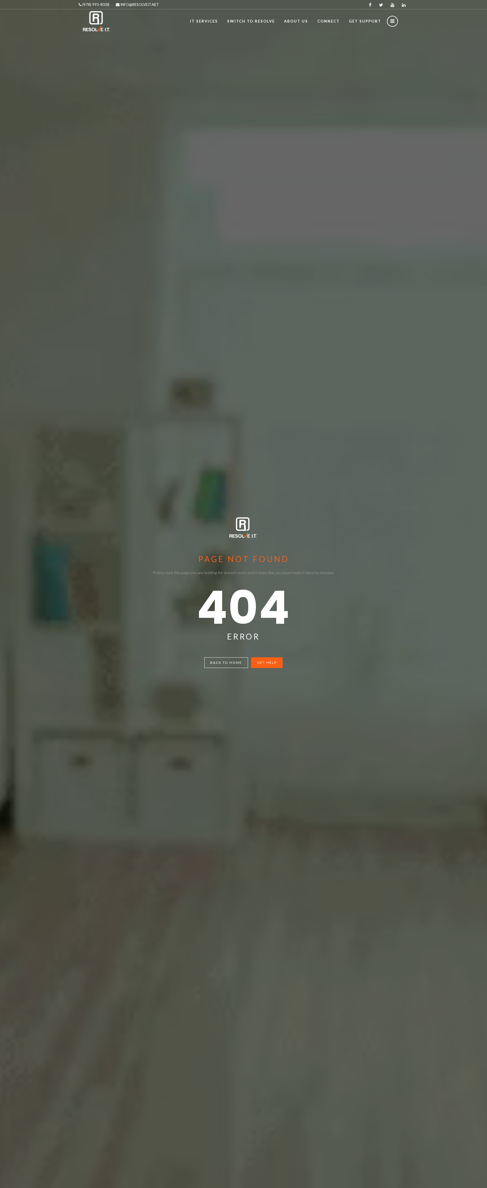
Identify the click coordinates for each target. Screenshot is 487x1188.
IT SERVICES (204, 21)
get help (267, 662)
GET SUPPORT (365, 21)
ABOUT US (296, 21)
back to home (226, 662)
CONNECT (328, 21)
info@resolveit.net (139, 4)
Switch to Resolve (251, 21)
